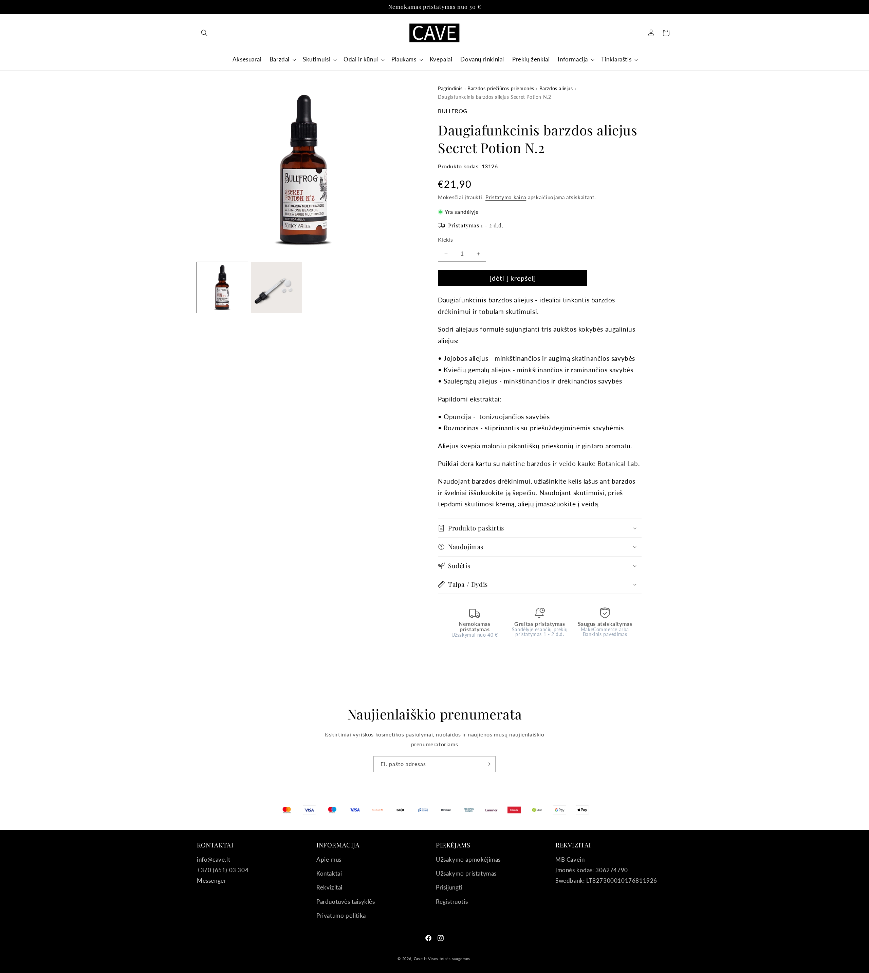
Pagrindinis (450, 88)
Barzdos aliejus (556, 88)
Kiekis (445, 239)
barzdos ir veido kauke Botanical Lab (582, 463)
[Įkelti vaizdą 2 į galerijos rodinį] (276, 287)
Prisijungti (449, 887)
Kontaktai (329, 873)
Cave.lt (420, 958)
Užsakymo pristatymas (466, 873)
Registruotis (452, 901)
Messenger (211, 880)
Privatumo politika (341, 915)
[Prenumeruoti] (487, 764)
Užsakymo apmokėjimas (468, 859)
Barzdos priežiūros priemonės (500, 88)
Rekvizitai (329, 887)
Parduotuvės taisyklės (345, 901)
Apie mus (328, 859)
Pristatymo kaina (505, 197)
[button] (204, 32)
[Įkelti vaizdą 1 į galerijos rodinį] (222, 287)
